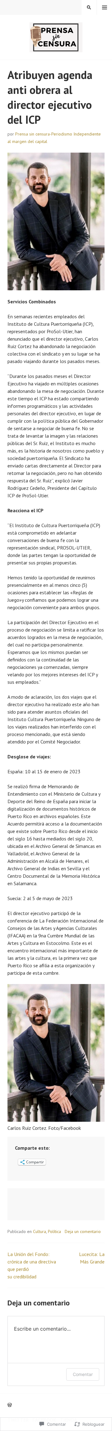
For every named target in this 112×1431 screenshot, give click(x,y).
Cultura (39, 1231)
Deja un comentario (83, 1231)
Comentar (83, 1374)
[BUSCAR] (89, 7)
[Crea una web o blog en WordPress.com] (9, 1405)
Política (54, 1231)
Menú (104, 7)
